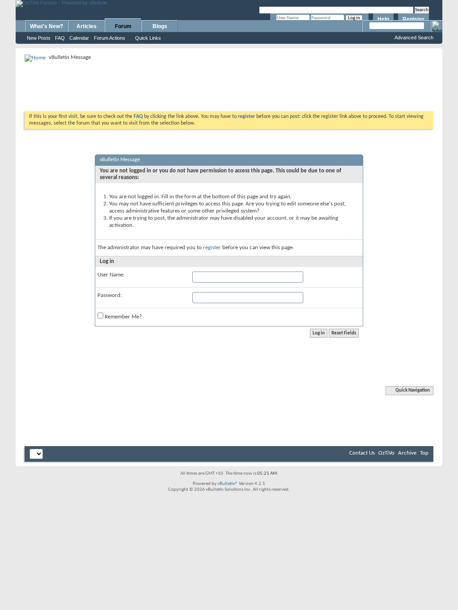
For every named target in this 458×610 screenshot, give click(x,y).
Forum (123, 26)
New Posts (39, 38)
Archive (407, 453)
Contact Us (362, 453)
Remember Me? (122, 317)
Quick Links (148, 38)
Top (424, 453)
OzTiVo (386, 453)
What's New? (46, 26)
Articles (86, 26)
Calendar (79, 38)
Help (383, 19)
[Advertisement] (229, 83)
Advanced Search (413, 37)
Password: (110, 295)
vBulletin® (227, 483)
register (212, 248)
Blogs (160, 26)
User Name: (111, 275)
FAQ (60, 38)
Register (413, 19)
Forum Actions (109, 38)
